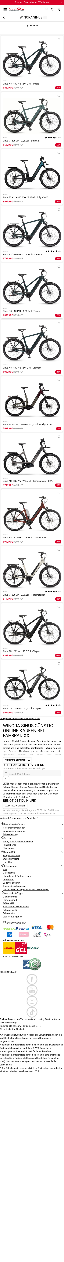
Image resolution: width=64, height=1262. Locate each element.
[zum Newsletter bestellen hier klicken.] (6, 779)
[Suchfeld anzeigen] (47, 9)
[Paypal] (22, 929)
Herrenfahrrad (10, 900)
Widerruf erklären (11, 882)
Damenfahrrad (10, 896)
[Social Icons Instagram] (32, 1001)
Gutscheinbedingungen (14, 886)
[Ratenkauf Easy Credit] (23, 936)
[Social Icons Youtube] (32, 990)
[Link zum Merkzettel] (53, 9)
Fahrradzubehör (10, 910)
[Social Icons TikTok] (32, 1012)
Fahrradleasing (10, 834)
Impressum (8, 879)
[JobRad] (9, 929)
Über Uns (7, 862)
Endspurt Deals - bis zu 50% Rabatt (32, 2)
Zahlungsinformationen (14, 831)
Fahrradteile (9, 913)
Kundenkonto (9, 845)
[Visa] (36, 929)
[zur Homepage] (16, 9)
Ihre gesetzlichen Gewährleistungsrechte (20, 718)
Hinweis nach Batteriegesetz (17, 876)
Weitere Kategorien (12, 916)
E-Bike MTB (8, 903)
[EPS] (47, 936)
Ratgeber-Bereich (11, 855)
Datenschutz (9, 872)
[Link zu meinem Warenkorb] (59, 9)
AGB (5, 869)
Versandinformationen (14, 827)
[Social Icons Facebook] (32, 979)
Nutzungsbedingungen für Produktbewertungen (26, 889)
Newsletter (8, 848)
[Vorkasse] (37, 936)
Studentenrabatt (11, 859)
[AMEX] (9, 936)
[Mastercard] (50, 929)
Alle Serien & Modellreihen (16, 906)
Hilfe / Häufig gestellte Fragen (18, 841)
